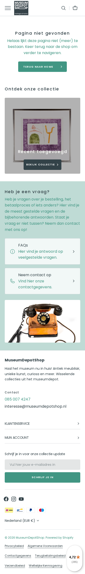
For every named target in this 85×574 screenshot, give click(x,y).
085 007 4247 (17, 399)
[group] (42, 136)
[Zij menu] (9, 8)
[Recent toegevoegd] (42, 136)
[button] (63, 8)
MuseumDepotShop (30, 538)
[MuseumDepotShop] (21, 8)
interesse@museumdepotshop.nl (35, 406)
